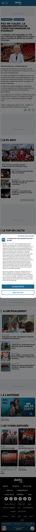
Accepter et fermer (18, 286)
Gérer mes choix (18, 292)
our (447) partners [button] (11, 243)
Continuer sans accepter (26, 236)
